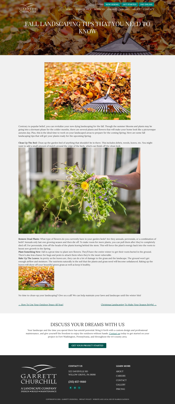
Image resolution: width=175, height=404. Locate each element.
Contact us (114, 333)
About (119, 371)
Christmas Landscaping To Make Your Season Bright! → (129, 304)
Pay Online (146, 4)
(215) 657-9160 (96, 4)
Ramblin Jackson (122, 399)
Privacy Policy (85, 399)
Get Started (129, 4)
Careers (120, 375)
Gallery (120, 384)
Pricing (120, 389)
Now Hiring (112, 4)
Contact (121, 380)
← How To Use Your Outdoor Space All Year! (40, 304)
